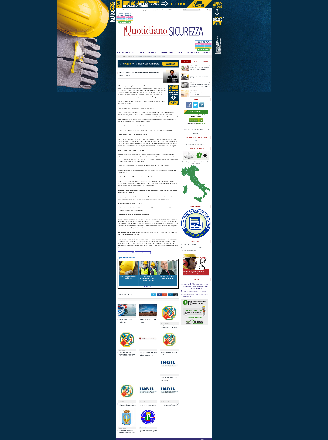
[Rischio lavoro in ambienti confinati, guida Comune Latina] (127, 417)
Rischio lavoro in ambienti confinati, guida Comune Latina (127, 431)
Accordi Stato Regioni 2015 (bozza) (190, 245)
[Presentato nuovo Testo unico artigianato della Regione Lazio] (169, 339)
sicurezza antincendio (192, 293)
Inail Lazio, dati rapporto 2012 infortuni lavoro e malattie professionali (169, 379)
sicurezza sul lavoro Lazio (143, 253)
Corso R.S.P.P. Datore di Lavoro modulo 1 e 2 (168, 277)
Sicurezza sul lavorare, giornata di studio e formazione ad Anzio (148, 430)
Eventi (142, 53)
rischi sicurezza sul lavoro (192, 291)
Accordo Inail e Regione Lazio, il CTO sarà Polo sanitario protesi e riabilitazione (170, 405)
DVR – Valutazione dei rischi (188, 250)
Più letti (196, 61)
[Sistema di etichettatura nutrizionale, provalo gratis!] (124, 23)
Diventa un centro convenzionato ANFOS (191, 248)
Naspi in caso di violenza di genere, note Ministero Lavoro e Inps (199, 68)
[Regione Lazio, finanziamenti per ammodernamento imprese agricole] (148, 310)
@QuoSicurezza (204, 129)
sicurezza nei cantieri (201, 293)
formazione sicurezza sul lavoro (188, 286)
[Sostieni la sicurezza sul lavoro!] (196, 275)
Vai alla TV (196, 133)
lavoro (206, 286)
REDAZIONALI (207, 53)
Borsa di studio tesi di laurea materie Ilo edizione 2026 (200, 93)
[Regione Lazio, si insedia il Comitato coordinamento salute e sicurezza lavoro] (127, 391)
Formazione (152, 53)
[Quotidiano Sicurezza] (164, 31)
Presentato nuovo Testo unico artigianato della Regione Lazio (169, 353)
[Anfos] (194, 325)
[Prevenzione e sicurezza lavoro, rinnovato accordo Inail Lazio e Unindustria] (148, 391)
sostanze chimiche (194, 294)
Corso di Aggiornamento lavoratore (128, 277)
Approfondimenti (193, 53)
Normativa (180, 53)
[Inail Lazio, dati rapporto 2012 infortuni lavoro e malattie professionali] (169, 364)
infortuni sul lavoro (200, 286)
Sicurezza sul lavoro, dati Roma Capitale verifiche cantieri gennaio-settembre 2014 (148, 354)
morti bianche (184, 288)
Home (118, 53)
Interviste (160, 80)
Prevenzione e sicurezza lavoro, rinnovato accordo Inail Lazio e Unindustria (148, 405)
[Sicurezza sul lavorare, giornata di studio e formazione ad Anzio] (148, 417)
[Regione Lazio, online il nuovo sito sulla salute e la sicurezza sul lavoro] (169, 313)
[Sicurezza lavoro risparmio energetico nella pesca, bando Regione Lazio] (127, 310)
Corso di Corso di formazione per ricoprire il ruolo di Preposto (148, 278)
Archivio (205, 61)
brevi (193, 283)
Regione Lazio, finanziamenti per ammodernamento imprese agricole (148, 321)
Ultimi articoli (186, 61)
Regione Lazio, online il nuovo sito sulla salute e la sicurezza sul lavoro (169, 327)
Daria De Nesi (126, 80)
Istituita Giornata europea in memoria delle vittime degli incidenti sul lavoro (200, 85)
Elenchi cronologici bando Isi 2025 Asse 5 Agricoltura (199, 77)
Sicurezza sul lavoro (129, 53)
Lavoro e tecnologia (166, 53)
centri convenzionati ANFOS (126, 253)
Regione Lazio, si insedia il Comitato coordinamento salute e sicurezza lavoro (127, 405)
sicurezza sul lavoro (185, 294)
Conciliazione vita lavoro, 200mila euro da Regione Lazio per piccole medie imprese (127, 354)
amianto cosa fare (185, 284)
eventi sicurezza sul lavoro (202, 284)
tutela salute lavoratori (186, 296)
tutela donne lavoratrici (203, 294)
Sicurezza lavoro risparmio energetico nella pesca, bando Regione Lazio (127, 321)
